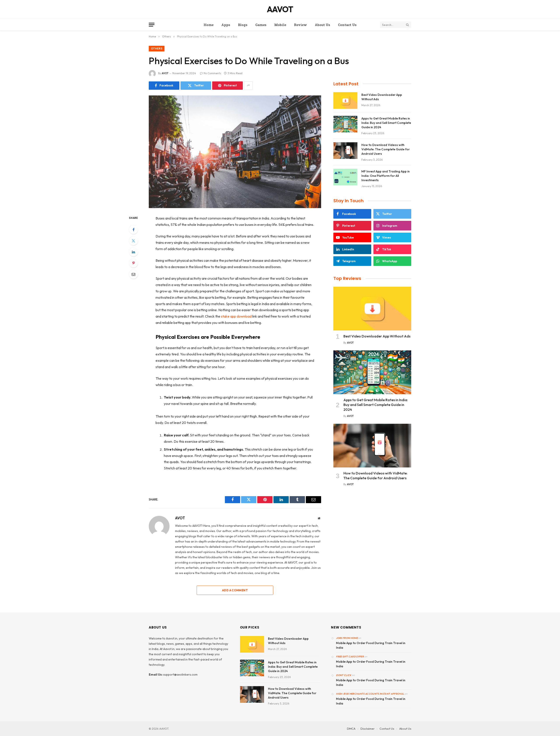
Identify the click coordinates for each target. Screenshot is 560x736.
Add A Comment (235, 590)
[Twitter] (133, 240)
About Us (322, 25)
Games (260, 25)
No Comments (212, 73)
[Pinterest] (133, 263)
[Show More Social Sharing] (248, 85)
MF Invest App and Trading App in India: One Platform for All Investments (385, 175)
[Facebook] (133, 229)
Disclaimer (367, 728)
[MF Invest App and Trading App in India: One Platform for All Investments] (345, 177)
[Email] (133, 274)
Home (209, 25)
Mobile (280, 25)
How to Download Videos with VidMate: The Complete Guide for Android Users (385, 149)
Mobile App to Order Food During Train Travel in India (370, 645)
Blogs (242, 25)
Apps (225, 25)
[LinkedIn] (133, 252)
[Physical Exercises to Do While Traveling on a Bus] (235, 151)
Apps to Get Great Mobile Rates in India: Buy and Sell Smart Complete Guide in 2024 (386, 122)
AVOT (165, 73)
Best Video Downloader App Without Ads (381, 97)
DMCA (351, 728)
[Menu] (151, 25)
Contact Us (347, 25)
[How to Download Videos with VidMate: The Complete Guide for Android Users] (345, 150)
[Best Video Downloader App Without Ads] (345, 100)
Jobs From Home (347, 637)
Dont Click (343, 675)
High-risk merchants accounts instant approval (370, 693)
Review (300, 25)
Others (156, 48)
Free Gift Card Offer (350, 656)
